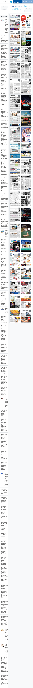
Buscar (4, 9)
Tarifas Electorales (16, 1)
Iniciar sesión (28, 11)
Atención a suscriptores (27, 5)
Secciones (5, 6)
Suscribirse (28, 8)
